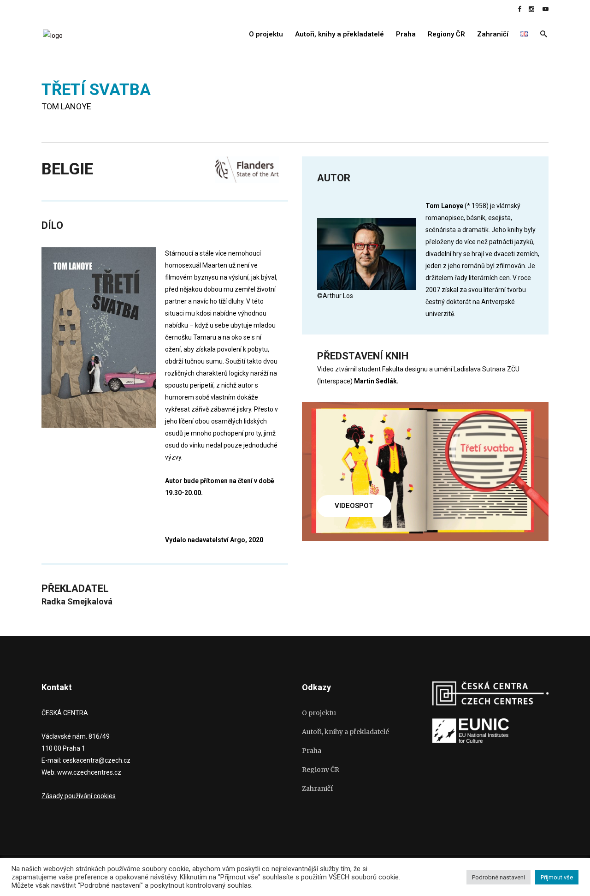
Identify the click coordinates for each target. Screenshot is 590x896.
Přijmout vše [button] (557, 877)
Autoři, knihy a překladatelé (345, 732)
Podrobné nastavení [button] (498, 877)
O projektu (319, 713)
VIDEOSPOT (354, 506)
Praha (311, 751)
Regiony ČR (320, 769)
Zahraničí (317, 788)
